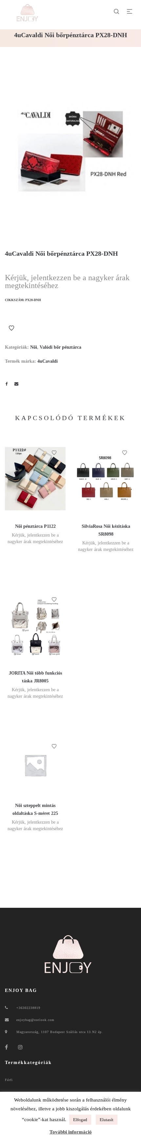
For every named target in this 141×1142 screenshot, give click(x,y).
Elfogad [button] (80, 1119)
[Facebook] (6, 1047)
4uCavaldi (47, 361)
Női (33, 347)
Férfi (9, 1080)
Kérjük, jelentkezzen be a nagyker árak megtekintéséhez (67, 281)
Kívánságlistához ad (11, 328)
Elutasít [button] (106, 1119)
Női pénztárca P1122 (35, 526)
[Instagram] (20, 1047)
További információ (71, 1131)
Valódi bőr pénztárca (60, 347)
